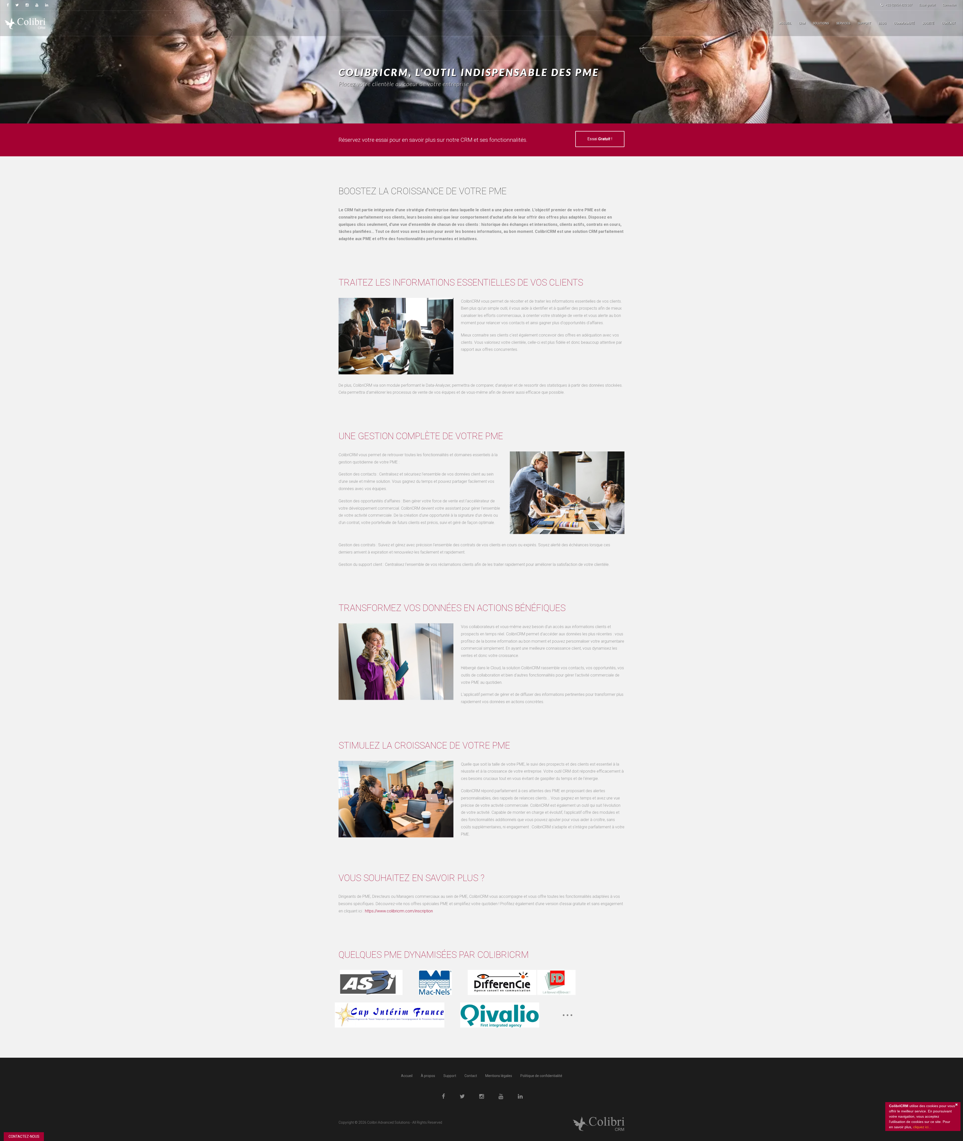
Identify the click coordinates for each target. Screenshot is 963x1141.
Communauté (904, 23)
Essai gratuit (927, 5)
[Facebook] (8, 5)
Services (843, 23)
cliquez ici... (922, 1127)
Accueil (785, 23)
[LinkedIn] (520, 1096)
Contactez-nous (24, 1136)
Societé (928, 23)
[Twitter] (17, 5)
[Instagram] (27, 5)
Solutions (821, 23)
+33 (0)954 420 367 (898, 5)
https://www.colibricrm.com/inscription (399, 911)
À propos (428, 1076)
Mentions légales (498, 1076)
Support (864, 23)
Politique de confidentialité (541, 1076)
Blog (882, 23)
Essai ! (599, 139)
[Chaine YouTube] (36, 5)
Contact (948, 23)
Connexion (949, 5)
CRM (802, 23)
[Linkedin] (46, 5)
